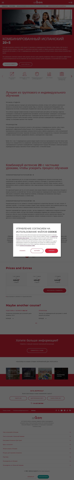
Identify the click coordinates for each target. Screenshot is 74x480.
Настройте (37, 250)
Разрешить (51, 250)
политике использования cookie (27, 245)
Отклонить (22, 250)
